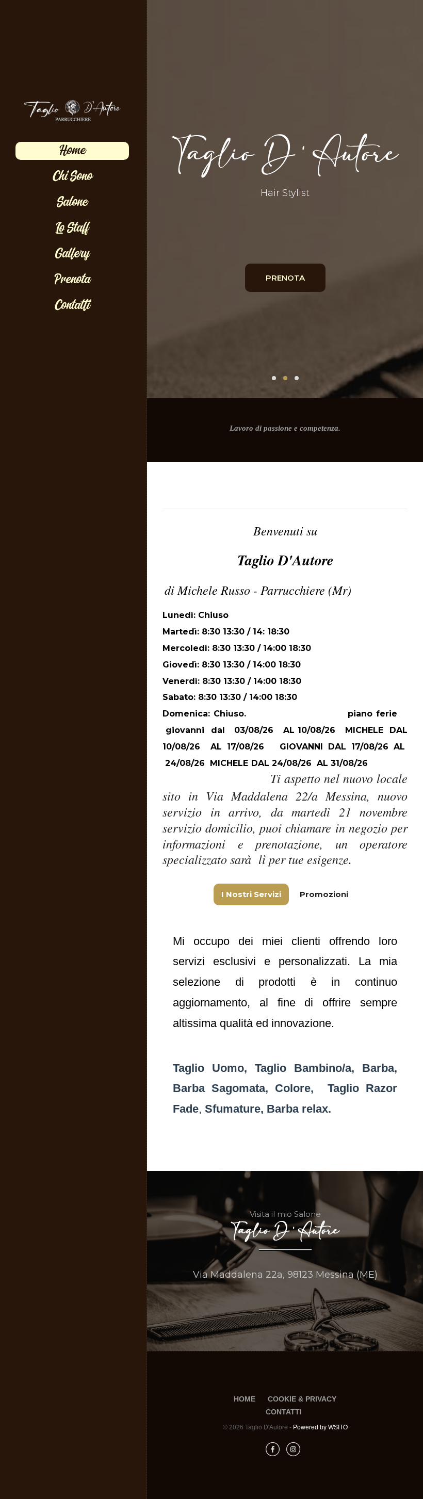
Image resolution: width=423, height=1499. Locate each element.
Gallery (72, 254)
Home (72, 150)
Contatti (72, 305)
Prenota (72, 279)
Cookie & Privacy (302, 1399)
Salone (72, 202)
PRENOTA (285, 278)
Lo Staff (72, 228)
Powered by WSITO (320, 1427)
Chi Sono (72, 176)
